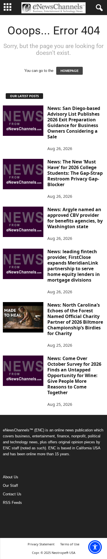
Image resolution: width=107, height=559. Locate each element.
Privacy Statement (41, 544)
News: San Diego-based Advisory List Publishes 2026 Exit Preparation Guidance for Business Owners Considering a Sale (73, 122)
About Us (10, 477)
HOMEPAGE (69, 70)
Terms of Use (69, 544)
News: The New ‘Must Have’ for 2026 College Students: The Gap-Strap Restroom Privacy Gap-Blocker (75, 173)
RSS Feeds (12, 502)
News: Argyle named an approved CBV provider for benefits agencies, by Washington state (75, 218)
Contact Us (12, 494)
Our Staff (10, 485)
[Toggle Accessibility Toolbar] (95, 547)
